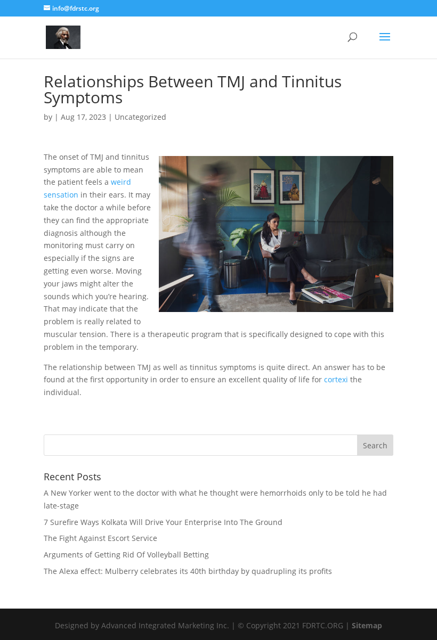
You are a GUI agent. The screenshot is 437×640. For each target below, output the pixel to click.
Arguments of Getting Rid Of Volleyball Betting (126, 554)
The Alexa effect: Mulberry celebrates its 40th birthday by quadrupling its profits (188, 571)
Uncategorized (140, 117)
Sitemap (367, 625)
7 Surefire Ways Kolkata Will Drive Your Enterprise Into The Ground (163, 522)
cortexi (336, 379)
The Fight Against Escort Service (100, 538)
